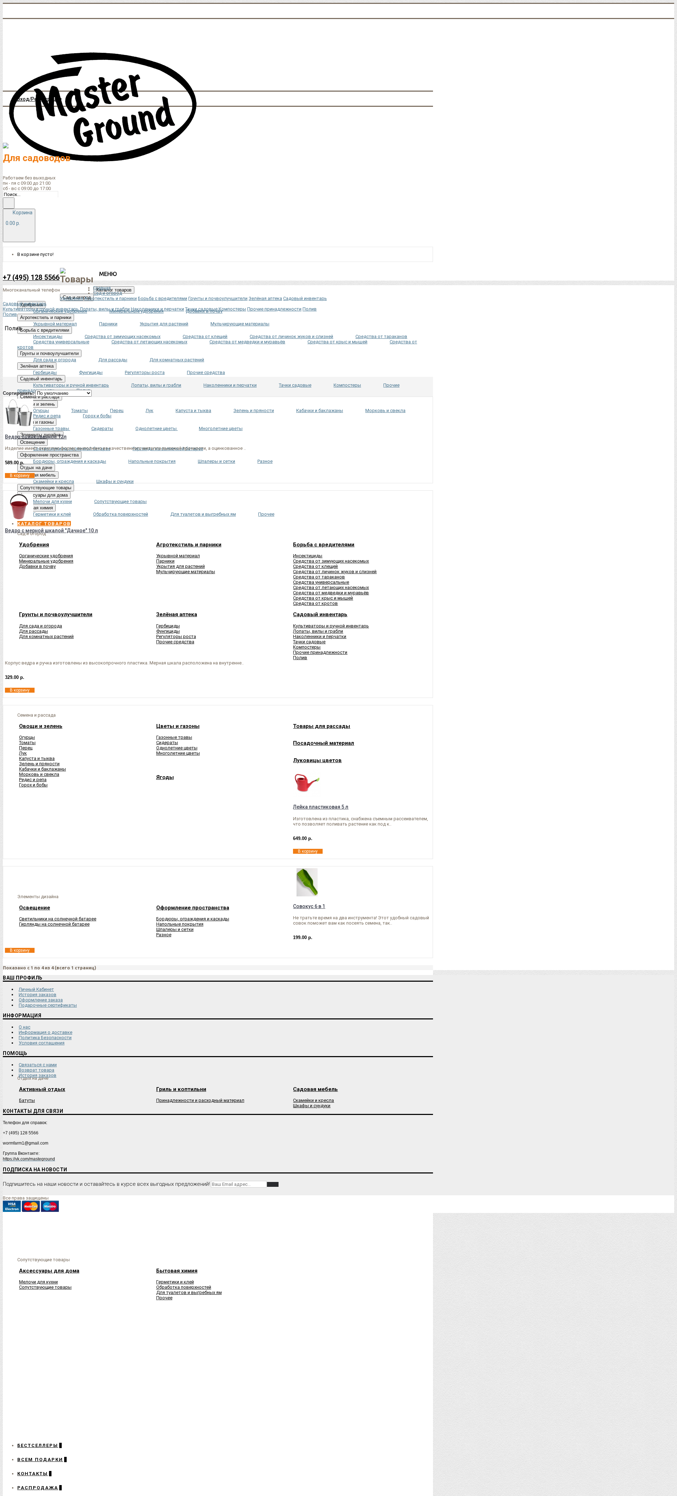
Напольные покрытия (179, 924)
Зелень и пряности (39, 763)
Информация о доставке (45, 1032)
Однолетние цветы (176, 747)
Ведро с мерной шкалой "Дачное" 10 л (51, 530)
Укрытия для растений (180, 566)
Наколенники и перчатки (319, 636)
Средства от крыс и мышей (323, 598)
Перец (25, 747)
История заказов (37, 994)
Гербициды (168, 626)
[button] (44, 523)
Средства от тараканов (319, 577)
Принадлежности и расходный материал (200, 1100)
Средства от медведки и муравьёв (331, 592)
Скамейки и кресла (313, 1100)
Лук (23, 753)
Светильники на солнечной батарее (57, 918)
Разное (163, 934)
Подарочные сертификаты (48, 1005)
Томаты (27, 742)
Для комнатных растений (46, 636)
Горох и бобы (33, 784)
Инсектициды (307, 555)
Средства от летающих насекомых (331, 587)
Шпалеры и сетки (175, 929)
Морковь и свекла (39, 774)
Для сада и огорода (40, 626)
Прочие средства (175, 641)
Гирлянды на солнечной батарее (54, 924)
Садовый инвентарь (305, 298)
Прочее (164, 1297)
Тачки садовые (309, 641)
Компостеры (307, 647)
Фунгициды (168, 631)
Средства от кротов (315, 603)
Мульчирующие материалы (185, 571)
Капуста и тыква (37, 758)
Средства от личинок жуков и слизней (335, 571)
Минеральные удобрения (46, 561)
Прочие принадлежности (320, 652)
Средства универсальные (321, 582)
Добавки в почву (37, 566)
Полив (300, 657)
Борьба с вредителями (162, 298)
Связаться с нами (38, 1064)
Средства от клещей (315, 566)
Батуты (27, 1100)
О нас (24, 1027)
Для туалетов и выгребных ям (189, 1292)
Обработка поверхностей (183, 1287)
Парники (165, 561)
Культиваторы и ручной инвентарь (331, 626)
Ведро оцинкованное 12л (36, 437)
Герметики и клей (175, 1282)
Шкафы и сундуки (311, 1105)
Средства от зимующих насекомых (331, 561)
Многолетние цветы (178, 753)
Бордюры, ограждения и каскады (192, 918)
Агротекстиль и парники (110, 298)
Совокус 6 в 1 (309, 906)
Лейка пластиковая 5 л (320, 807)
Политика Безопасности (45, 1037)
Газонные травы (174, 737)
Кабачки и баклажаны (42, 769)
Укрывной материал (178, 555)
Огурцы (27, 737)
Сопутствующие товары (45, 1287)
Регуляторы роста (176, 636)
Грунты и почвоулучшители (218, 298)
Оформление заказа (41, 1000)
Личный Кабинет (36, 989)
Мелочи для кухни (38, 1282)
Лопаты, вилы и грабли (318, 631)
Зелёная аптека (265, 298)
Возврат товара (36, 1070)
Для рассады (33, 631)
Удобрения (71, 298)
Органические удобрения (46, 555)
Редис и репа (33, 779)
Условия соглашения (42, 1043)
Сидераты (167, 742)
